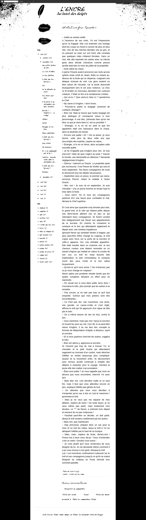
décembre (46, 177)
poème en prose (45, 251)
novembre (46, 62)
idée (41, 221)
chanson (42, 208)
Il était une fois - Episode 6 (48, 80)
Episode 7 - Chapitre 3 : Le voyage (48, 113)
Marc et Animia (45, 231)
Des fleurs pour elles (48, 96)
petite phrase (45, 245)
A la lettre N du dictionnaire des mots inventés (48, 104)
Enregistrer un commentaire (75, 489)
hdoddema (85, 514)
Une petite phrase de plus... (49, 66)
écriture (42, 218)
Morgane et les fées (48, 128)
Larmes (44, 119)
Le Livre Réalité (48, 71)
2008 (42, 54)
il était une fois (74, 474)
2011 (41, 190)
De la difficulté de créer (49, 90)
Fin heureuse (46, 147)
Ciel (43, 85)
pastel (42, 241)
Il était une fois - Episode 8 (48, 138)
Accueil (86, 494)
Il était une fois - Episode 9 (48, 167)
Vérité (44, 123)
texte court (44, 262)
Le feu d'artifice (48, 75)
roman (82, 474)
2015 (42, 198)
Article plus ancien (102, 494)
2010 (42, 186)
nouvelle (42, 238)
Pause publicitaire (48, 133)
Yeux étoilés (46, 143)
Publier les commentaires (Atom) (84, 499)
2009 (42, 182)
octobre (46, 58)
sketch (42, 258)
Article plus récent (69, 494)
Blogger (100, 514)
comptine (43, 211)
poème (42, 248)
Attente (45, 172)
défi (41, 214)
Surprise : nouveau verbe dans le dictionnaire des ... (49, 159)
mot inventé (44, 235)
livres (42, 228)
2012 (42, 194)
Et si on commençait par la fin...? (49, 152)
